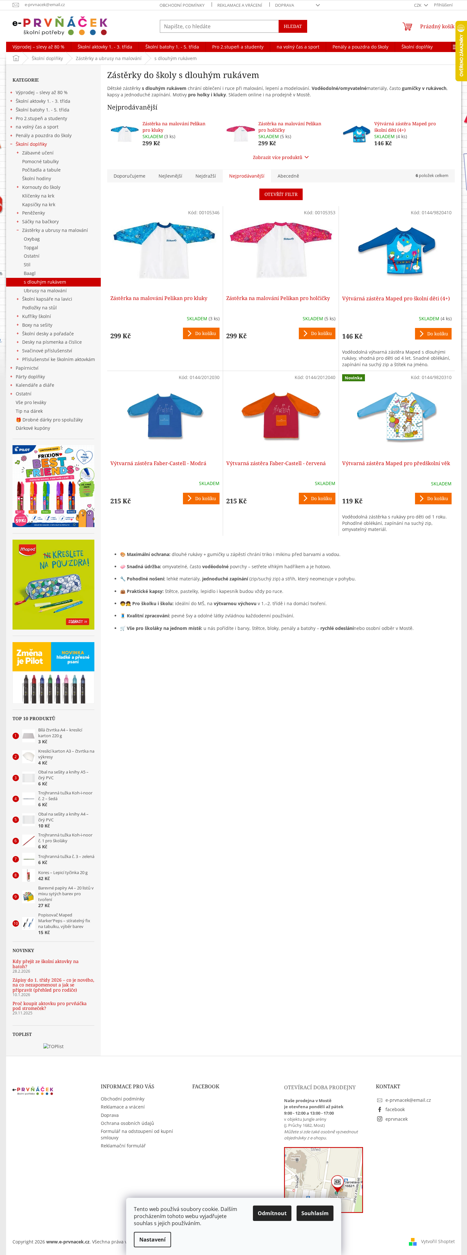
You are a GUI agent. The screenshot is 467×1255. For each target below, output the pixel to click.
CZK (418, 5)
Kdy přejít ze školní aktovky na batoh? (46, 964)
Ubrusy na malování (45, 290)
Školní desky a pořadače (48, 334)
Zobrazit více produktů (277, 157)
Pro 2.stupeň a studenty (41, 118)
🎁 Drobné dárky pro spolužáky (49, 420)
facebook (395, 1109)
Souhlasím (315, 1213)
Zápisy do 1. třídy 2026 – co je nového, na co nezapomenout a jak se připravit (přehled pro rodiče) (53, 984)
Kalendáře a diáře (35, 385)
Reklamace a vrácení (239, 5)
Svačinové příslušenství (47, 351)
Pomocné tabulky (40, 161)
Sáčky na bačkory (40, 221)
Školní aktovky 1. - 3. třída (43, 101)
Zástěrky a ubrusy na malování (55, 230)
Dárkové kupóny (33, 428)
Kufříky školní (36, 316)
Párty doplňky (30, 377)
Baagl (30, 273)
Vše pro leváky (31, 402)
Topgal (31, 247)
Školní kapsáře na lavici (47, 299)
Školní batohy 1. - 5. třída (42, 110)
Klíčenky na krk (38, 196)
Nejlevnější (170, 176)
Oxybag (32, 239)
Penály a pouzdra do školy (44, 135)
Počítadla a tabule (41, 170)
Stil (27, 264)
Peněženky (33, 213)
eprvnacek (396, 1119)
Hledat (293, 26)
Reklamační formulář (123, 1146)
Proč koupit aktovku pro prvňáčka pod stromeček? (50, 1006)
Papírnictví (27, 368)
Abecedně (288, 176)
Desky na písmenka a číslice (52, 342)
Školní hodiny (36, 178)
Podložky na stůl (39, 308)
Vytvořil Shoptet (438, 1241)
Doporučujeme (129, 176)
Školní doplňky (31, 144)
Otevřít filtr (281, 194)
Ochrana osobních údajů (127, 1123)
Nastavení (152, 1239)
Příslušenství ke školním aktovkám (58, 359)
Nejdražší (205, 176)
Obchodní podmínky (182, 5)
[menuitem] (38, 47)
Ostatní (31, 256)
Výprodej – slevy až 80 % (42, 92)
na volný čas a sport (37, 127)
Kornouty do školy (41, 187)
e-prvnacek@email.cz (408, 1100)
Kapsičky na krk (38, 204)
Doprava (284, 5)
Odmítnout (272, 1213)
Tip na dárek (29, 411)
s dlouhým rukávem (45, 282)
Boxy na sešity (37, 325)
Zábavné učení (38, 153)
